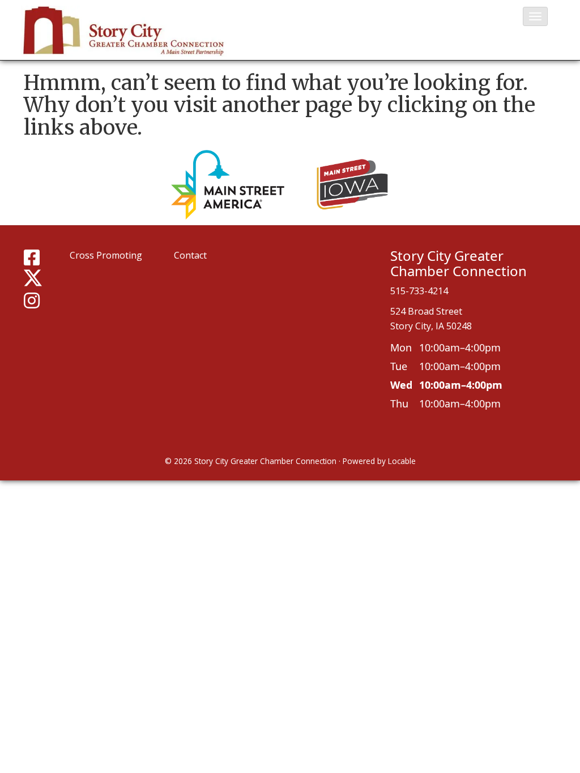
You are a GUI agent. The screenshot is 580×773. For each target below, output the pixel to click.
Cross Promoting (106, 255)
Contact (190, 255)
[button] (535, 16)
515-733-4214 (419, 291)
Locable (402, 461)
